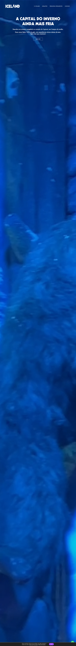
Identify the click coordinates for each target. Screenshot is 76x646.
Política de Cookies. (42, 644)
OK (51, 644)
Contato (67, 6)
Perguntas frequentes (56, 6)
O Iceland (37, 6)
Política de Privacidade (33, 644)
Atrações (44, 6)
